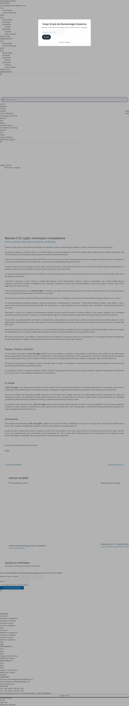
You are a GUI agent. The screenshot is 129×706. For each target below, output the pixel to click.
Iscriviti (46, 37)
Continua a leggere (64, 42)
